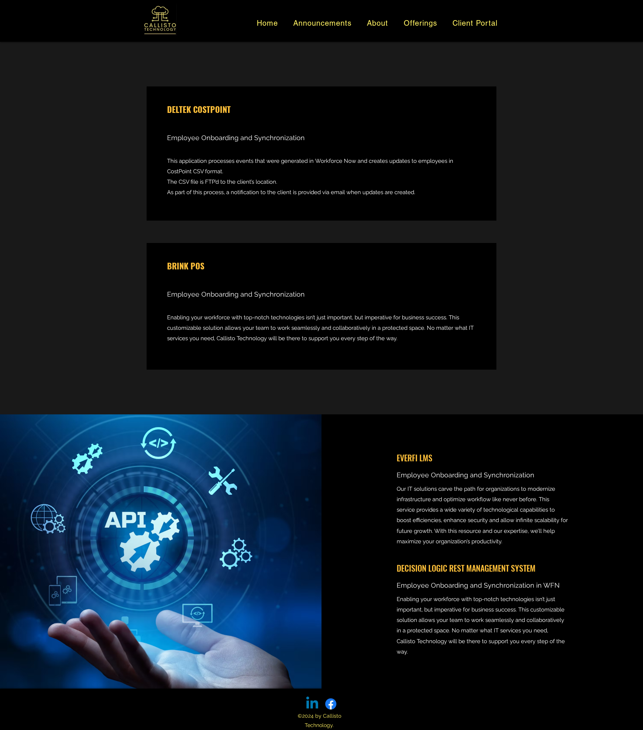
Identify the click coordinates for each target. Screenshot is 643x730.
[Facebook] (330, 703)
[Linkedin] (312, 703)
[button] (377, 23)
